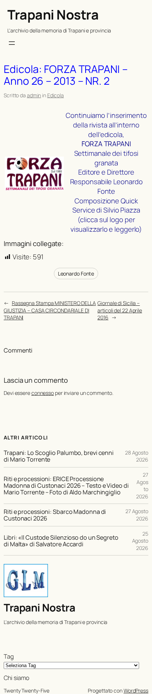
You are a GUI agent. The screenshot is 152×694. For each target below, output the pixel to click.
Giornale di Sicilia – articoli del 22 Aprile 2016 (119, 310)
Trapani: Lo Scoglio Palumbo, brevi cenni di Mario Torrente (59, 456)
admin (34, 95)
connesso (42, 392)
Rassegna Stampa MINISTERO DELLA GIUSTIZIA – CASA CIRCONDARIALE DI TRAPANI (50, 310)
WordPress (136, 690)
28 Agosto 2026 (136, 456)
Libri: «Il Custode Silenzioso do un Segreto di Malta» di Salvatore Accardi (61, 540)
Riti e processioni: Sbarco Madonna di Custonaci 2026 (55, 515)
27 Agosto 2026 (136, 515)
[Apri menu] (11, 43)
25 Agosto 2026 (140, 540)
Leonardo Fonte (76, 273)
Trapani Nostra (53, 15)
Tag (9, 656)
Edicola (55, 95)
